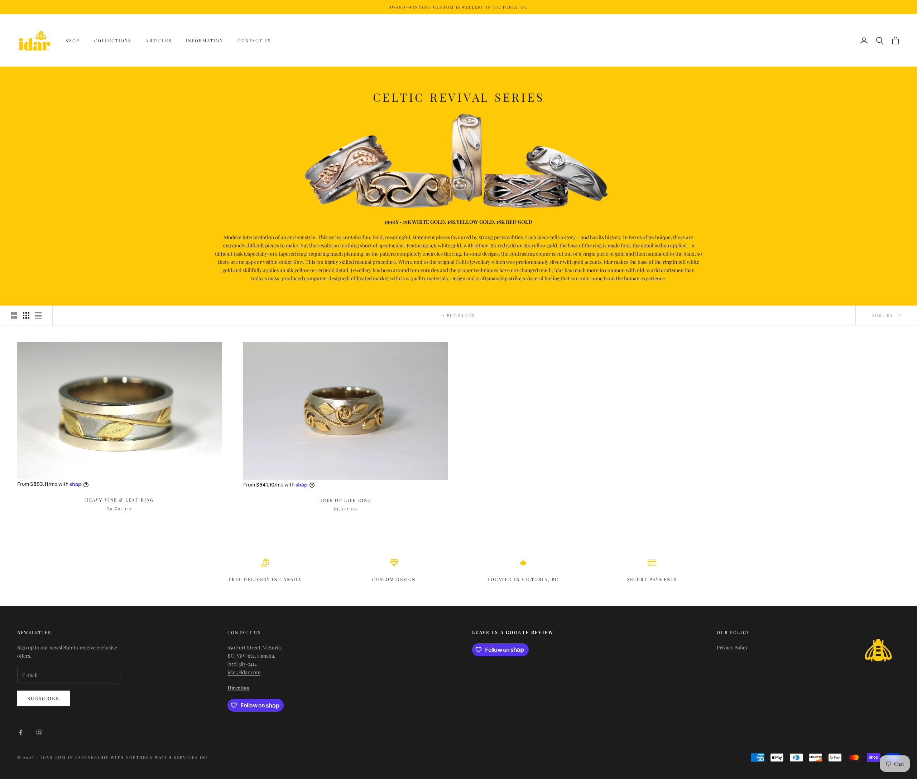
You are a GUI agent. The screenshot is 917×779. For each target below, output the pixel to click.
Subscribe (43, 698)
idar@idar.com (243, 672)
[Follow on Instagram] (39, 732)
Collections (112, 40)
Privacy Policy (732, 647)
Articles (158, 40)
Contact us (254, 40)
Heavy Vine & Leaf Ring (119, 500)
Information (205, 40)
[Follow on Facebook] (20, 732)
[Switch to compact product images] (38, 315)
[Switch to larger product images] (14, 315)
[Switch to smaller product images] (26, 315)
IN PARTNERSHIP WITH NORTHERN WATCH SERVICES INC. (139, 757)
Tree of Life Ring (345, 500)
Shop (73, 40)
